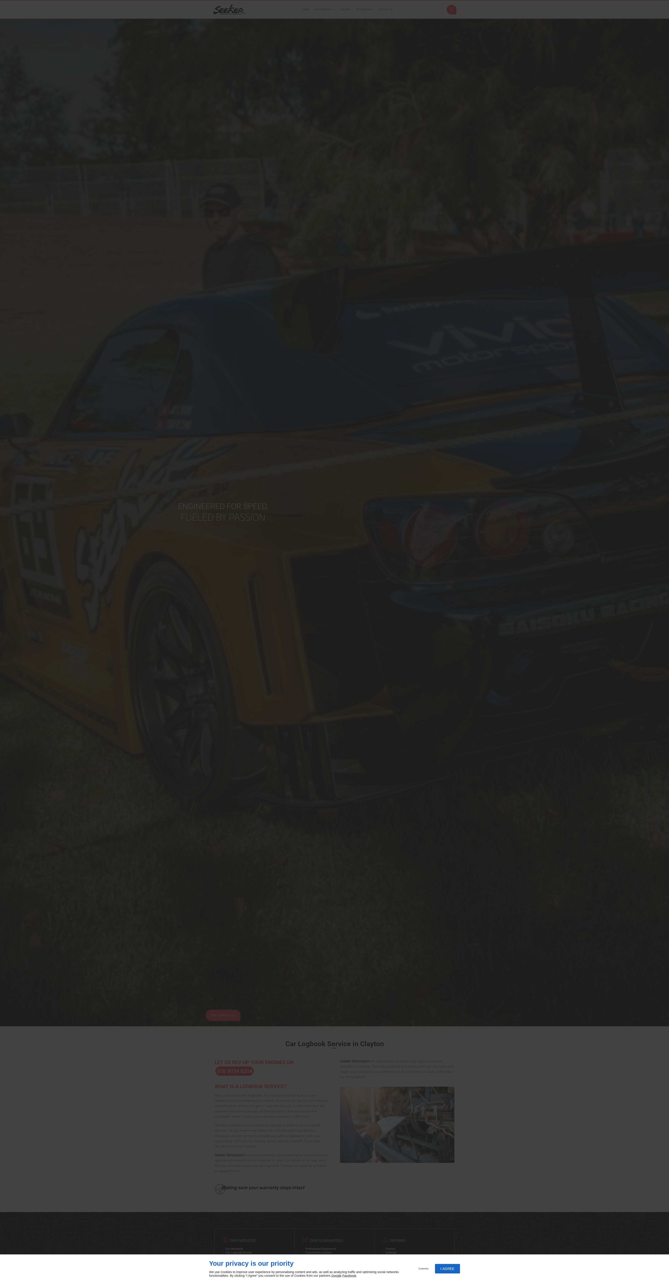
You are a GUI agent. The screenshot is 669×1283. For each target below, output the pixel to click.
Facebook (349, 1275)
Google (336, 1275)
